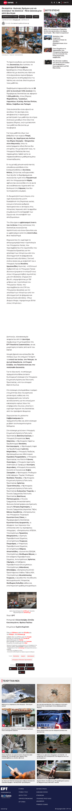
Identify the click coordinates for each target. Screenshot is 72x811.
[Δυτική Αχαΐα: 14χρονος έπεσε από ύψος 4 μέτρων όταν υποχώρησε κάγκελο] (18, 718)
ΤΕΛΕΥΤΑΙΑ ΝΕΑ (11, 680)
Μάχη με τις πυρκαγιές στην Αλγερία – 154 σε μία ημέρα (17, 705)
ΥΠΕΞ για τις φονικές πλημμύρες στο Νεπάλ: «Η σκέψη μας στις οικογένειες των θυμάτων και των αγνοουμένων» (53, 756)
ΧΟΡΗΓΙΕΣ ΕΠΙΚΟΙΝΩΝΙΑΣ (26, 798)
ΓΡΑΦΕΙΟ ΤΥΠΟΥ (23, 792)
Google (29, 637)
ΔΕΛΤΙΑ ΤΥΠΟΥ (23, 795)
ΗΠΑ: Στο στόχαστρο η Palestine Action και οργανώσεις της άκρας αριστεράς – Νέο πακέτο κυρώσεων (56, 31)
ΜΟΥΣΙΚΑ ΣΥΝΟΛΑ (41, 789)
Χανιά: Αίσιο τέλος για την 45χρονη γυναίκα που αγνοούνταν (52, 731)
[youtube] (59, 2)
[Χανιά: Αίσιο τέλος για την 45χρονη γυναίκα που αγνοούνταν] (53, 719)
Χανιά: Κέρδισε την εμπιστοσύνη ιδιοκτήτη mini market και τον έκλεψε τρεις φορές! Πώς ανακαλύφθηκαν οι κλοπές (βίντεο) (17, 756)
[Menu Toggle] (16, 2)
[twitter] (57, 2)
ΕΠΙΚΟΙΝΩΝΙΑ (40, 795)
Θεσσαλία (16, 656)
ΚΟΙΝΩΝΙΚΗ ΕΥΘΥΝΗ (42, 792)
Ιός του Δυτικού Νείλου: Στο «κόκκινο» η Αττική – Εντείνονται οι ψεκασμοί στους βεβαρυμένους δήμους (52, 706)
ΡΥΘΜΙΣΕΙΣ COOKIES (42, 804)
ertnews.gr (21, 648)
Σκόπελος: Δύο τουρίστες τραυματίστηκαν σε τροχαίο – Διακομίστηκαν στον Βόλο (60, 40)
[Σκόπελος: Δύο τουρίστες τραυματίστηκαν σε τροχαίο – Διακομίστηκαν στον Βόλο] (48, 37)
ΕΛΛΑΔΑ (29, 17)
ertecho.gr (27, 612)
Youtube (29, 641)
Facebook (26, 638)
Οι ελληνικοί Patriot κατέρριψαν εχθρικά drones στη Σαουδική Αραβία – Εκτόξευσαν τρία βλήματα (18, 781)
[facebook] (54, 2)
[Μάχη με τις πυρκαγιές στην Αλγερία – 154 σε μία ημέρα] (18, 693)
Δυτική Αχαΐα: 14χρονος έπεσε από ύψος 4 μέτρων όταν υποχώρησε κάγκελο (17, 729)
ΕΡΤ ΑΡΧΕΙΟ (22, 802)
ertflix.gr (26, 611)
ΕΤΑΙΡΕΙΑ (21, 789)
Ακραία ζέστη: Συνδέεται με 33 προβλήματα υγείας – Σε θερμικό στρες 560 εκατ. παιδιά (53, 781)
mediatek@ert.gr (6, 792)
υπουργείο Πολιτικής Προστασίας (22, 659)
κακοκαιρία (30, 656)
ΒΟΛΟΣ (22, 17)
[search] (52, 2)
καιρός (23, 656)
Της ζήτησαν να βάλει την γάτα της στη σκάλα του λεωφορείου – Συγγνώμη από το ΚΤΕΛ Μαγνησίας (61, 64)
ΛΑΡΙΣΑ (36, 17)
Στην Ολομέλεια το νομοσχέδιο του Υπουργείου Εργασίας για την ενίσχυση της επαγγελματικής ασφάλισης (60, 53)
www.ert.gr (4, 809)
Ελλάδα (26, 633)
